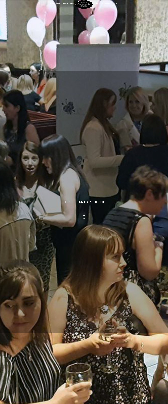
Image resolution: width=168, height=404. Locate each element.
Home (52, 3)
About (58, 3)
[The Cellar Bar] (84, 3)
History (65, 3)
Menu (96, 3)
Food (72, 3)
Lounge (107, 3)
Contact (115, 3)
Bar (101, 3)
